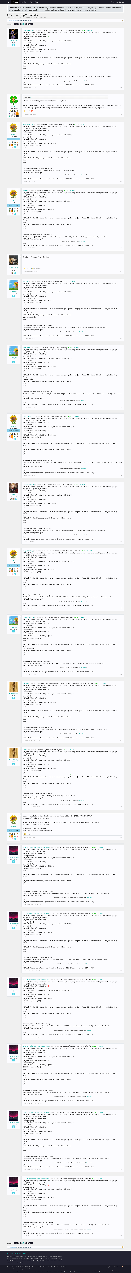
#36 (121, 970)
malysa (13, 134)
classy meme (13, 267)
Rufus (13, 494)
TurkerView (83, 81)
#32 (121, 740)
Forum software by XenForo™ (22, 1267)
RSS (122, 1266)
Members (24, 2)
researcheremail (28, 484)
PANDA (89, 30)
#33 (121, 807)
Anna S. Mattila (28, 124)
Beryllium (109, 1267)
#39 (121, 1169)
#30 (121, 608)
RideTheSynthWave (13, 857)
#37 (121, 1037)
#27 (121, 407)
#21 (121, 87)
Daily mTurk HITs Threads (22, 17)
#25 (121, 271)
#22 (121, 114)
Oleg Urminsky (28, 30)
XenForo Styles (53, 1267)
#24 (121, 248)
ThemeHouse (33, 1269)
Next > (30, 24)
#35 (121, 904)
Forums (15, 2)
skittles (37, 17)
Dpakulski (13, 40)
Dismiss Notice (122, 7)
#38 (121, 1103)
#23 (121, 181)
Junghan (25, 191)
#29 (121, 541)
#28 (121, 475)
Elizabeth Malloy (13, 693)
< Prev (16, 24)
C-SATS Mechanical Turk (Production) (36, 847)
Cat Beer (26, 683)
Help (115, 1267)
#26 (121, 338)
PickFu (25, 750)
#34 (121, 837)
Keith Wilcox (27, 348)
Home (8, 2)
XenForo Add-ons (43, 1267)
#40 (121, 1236)
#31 (121, 674)
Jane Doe (13, 107)
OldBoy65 (13, 291)
